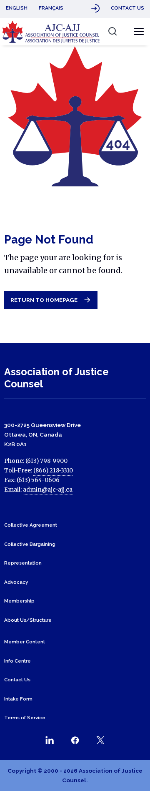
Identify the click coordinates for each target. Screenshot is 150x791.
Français (51, 8)
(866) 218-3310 (53, 470)
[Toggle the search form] (112, 31)
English (17, 8)
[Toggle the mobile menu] (136, 31)
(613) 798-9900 (46, 461)
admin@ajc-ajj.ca (47, 489)
